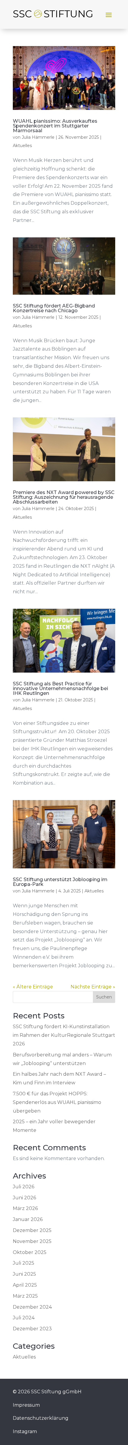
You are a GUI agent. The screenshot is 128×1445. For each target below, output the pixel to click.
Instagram (25, 1431)
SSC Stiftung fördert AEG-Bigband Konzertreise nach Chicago (54, 308)
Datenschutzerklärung (40, 1418)
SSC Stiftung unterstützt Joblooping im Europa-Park (60, 882)
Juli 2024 (24, 1318)
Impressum (26, 1405)
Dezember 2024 (32, 1307)
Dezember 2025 (32, 1230)
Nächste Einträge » (93, 987)
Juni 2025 (24, 1274)
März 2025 (25, 1296)
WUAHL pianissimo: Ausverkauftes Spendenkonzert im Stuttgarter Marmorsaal (55, 125)
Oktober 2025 (29, 1252)
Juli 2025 (23, 1263)
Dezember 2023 (32, 1329)
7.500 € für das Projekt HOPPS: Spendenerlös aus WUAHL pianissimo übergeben (57, 1102)
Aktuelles (22, 145)
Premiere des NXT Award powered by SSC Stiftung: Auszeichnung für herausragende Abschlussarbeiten (64, 497)
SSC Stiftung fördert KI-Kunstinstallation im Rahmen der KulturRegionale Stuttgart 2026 (64, 1035)
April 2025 (25, 1285)
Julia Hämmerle (38, 137)
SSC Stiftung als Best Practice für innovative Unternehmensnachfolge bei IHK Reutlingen (60, 688)
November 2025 (32, 1241)
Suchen (104, 997)
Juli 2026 (23, 1187)
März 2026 (25, 1208)
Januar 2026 (28, 1219)
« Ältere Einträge (33, 987)
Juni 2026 (24, 1198)
